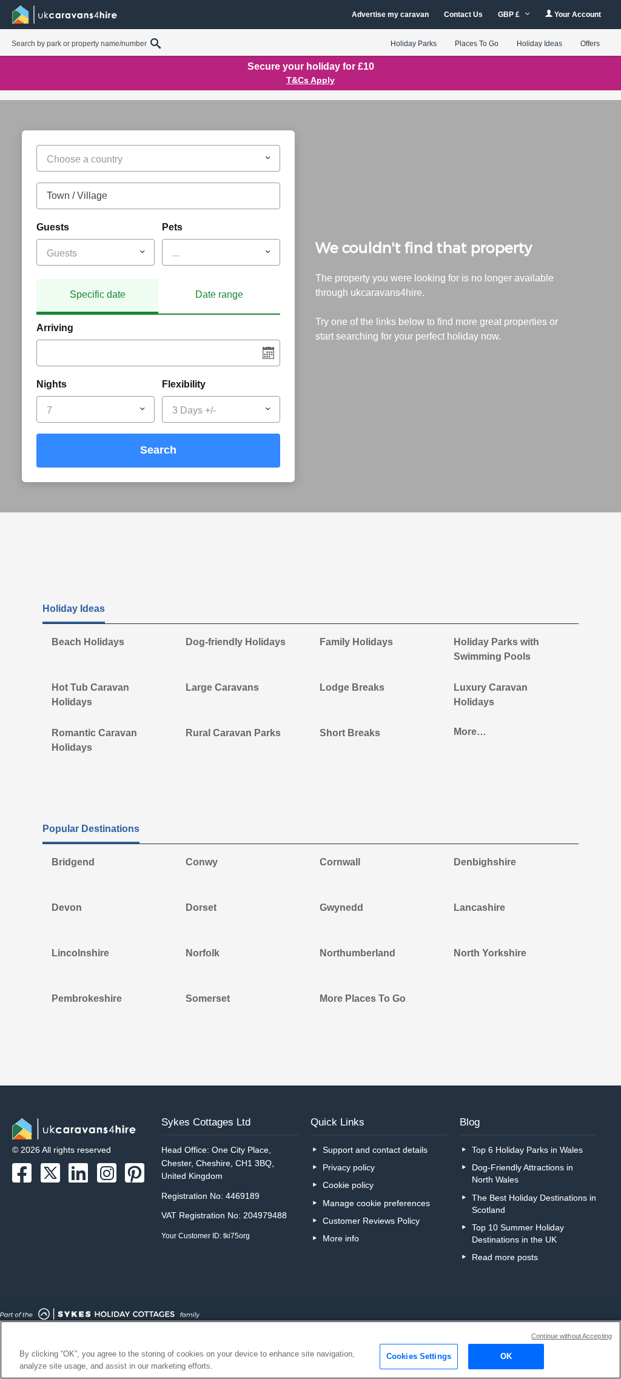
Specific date (98, 294)
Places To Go (476, 43)
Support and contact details (375, 1150)
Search (158, 450)
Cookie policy (348, 1185)
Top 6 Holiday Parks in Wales (527, 1150)
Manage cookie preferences (376, 1203)
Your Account (576, 14)
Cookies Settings (418, 1356)
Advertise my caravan (390, 14)
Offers (590, 43)
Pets (172, 227)
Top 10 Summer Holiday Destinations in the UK (518, 1233)
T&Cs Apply (310, 80)
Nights (51, 384)
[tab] (97, 296)
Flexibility (184, 384)
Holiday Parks (414, 43)
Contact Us (463, 14)
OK (506, 1356)
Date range (219, 294)
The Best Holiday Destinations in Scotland (534, 1204)
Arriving (54, 328)
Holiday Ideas (539, 43)
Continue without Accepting (571, 1336)
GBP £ (510, 14)
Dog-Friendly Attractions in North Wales (522, 1173)
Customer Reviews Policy (371, 1221)
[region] (310, 1350)
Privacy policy (349, 1167)
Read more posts (505, 1257)
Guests (52, 227)
